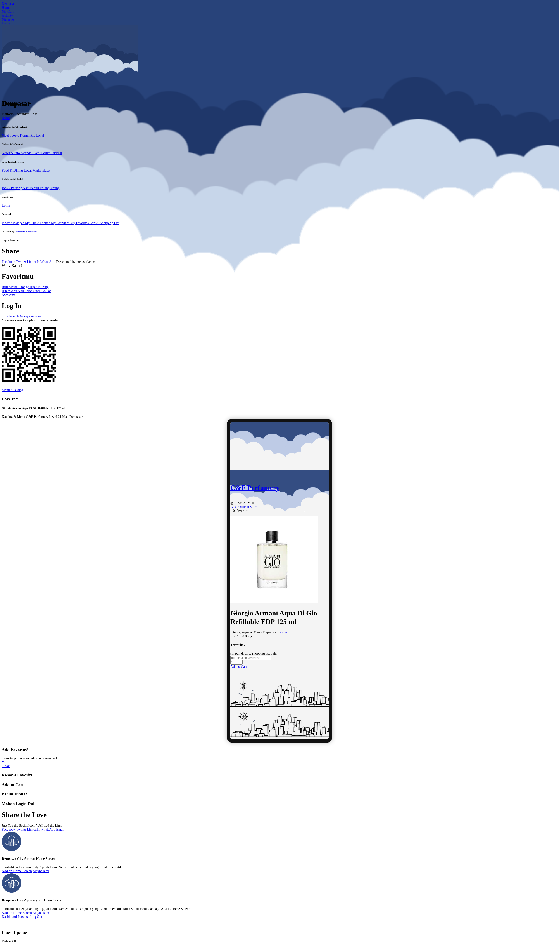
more (283, 632)
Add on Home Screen (17, 871)
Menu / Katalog (12, 390)
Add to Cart (238, 666)
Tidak (6, 766)
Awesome (9, 295)
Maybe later (41, 871)
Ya (3, 762)
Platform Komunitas (26, 231)
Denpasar (8, 3)
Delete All (9, 941)
